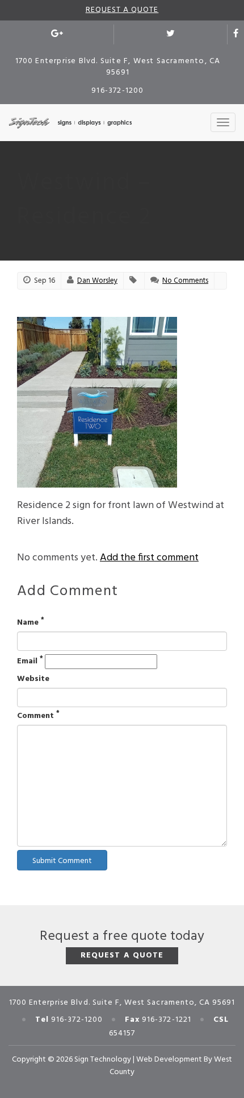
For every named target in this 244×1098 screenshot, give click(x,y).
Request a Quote (122, 9)
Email (30, 661)
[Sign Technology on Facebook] (236, 34)
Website (33, 679)
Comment (38, 716)
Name (30, 623)
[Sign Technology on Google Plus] (56, 34)
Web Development (169, 1059)
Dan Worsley (97, 281)
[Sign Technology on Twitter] (170, 34)
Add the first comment (149, 558)
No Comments (185, 281)
